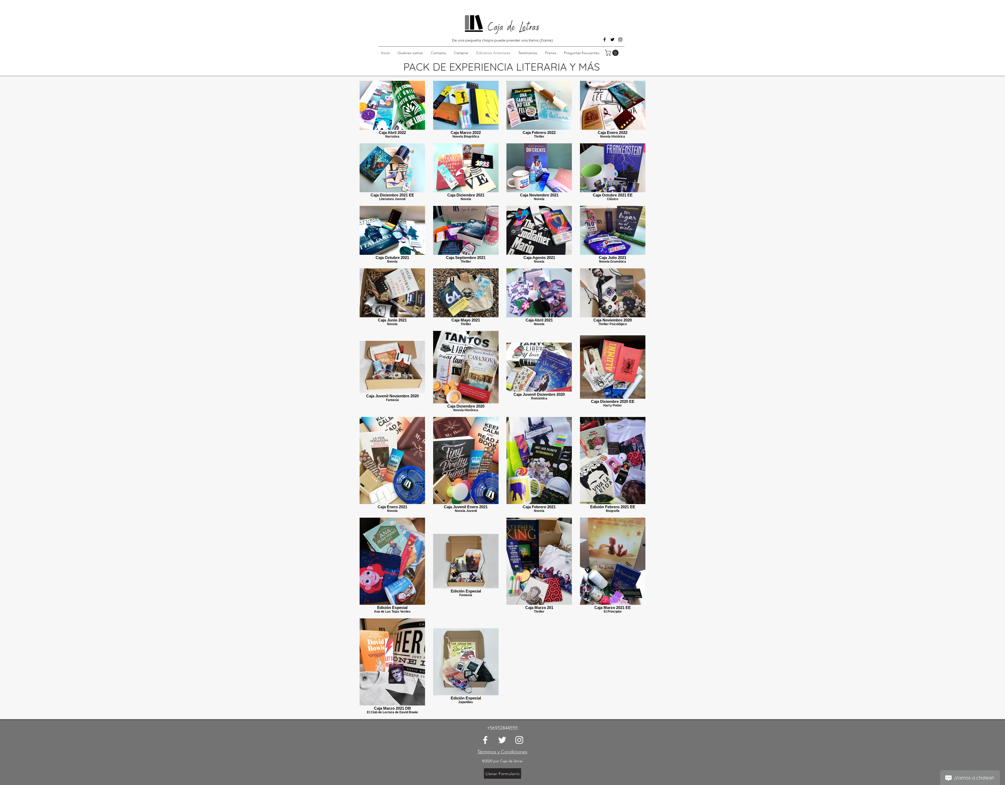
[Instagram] (620, 39)
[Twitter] (612, 39)
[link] (612, 53)
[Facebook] (604, 39)
